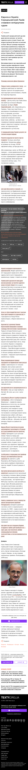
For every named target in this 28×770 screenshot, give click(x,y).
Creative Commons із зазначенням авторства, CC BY (15, 763)
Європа (4, 644)
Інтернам (3, 748)
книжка (4, 646)
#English (3, 735)
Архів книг (4, 759)
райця (19, 142)
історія (17, 644)
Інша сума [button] (5, 248)
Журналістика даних (6, 738)
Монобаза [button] (5, 259)
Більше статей (6, 669)
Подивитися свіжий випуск (14, 714)
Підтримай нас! (5, 751)
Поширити (6, 32)
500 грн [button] (12, 244)
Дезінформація (5, 744)
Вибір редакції (5, 733)
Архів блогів (4, 757)
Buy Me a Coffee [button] (16, 255)
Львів (22, 644)
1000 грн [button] (20, 244)
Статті (2, 727)
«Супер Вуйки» (17, 595)
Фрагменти (4, 729)
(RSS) (5, 727)
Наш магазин (4, 753)
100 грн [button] (4, 244)
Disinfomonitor (5, 746)
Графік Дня (4, 755)
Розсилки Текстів (5, 731)
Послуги (3, 740)
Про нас (3, 725)
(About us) (8, 725)
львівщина (10, 644)
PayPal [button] (14, 259)
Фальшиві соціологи (6, 742)
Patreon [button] (4, 255)
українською (11, 764)
